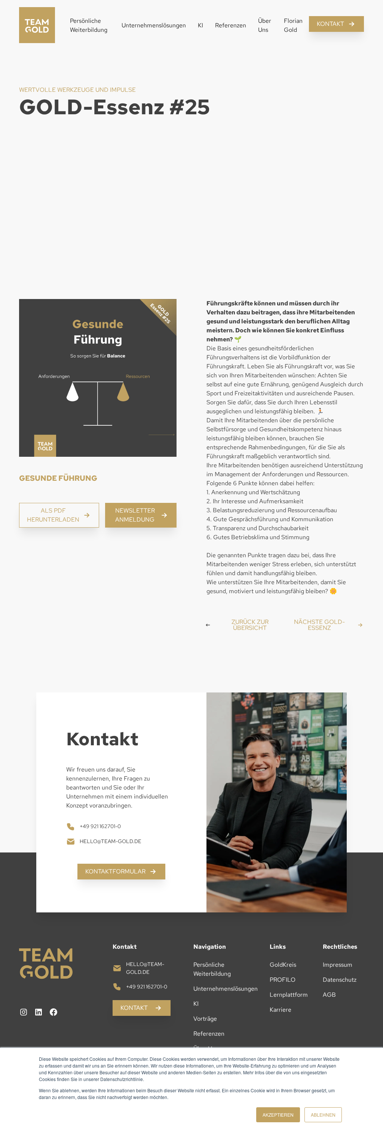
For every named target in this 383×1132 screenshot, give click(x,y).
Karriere (280, 1010)
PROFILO (282, 980)
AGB (329, 995)
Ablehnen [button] (323, 1114)
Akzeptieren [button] (278, 1114)
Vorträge (205, 1019)
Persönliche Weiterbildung (88, 25)
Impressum (337, 965)
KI (200, 25)
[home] (37, 25)
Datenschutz (339, 980)
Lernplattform (289, 995)
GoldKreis (283, 965)
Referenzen (230, 25)
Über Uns (264, 25)
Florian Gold (293, 25)
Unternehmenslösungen (154, 25)
